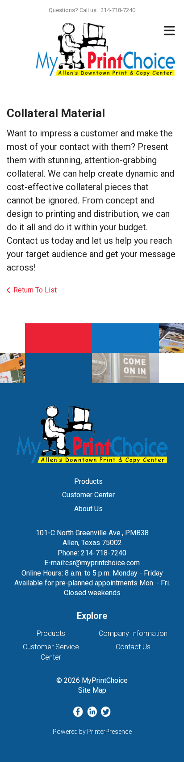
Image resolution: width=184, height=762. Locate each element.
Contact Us (133, 647)
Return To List (35, 290)
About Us (88, 508)
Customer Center (88, 495)
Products (88, 481)
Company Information (133, 633)
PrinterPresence (109, 731)
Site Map (92, 690)
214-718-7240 (103, 553)
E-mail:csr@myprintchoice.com (92, 563)
